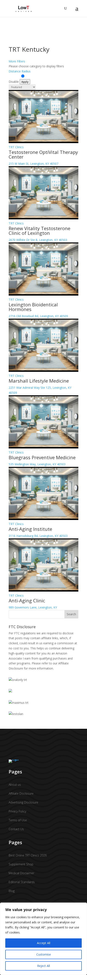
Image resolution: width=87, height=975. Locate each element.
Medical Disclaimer (21, 873)
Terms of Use (18, 820)
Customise (43, 954)
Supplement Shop (21, 864)
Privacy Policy (17, 811)
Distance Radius (20, 71)
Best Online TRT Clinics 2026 (28, 855)
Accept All (43, 943)
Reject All (43, 966)
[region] (43, 939)
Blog (12, 891)
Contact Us (16, 829)
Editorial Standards (22, 882)
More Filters (17, 61)
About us (15, 785)
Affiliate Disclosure (21, 793)
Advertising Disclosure (23, 802)
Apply (25, 82)
